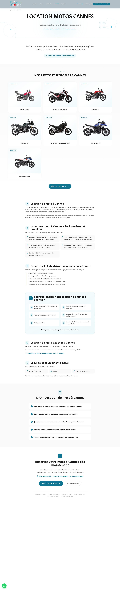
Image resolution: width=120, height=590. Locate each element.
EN (80, 4)
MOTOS (57, 4)
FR (77, 4)
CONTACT (63, 4)
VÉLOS (41, 4)
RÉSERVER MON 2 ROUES (102, 4)
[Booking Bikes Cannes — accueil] (16, 4)
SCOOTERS (49, 4)
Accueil (13, 10)
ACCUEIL (34, 4)
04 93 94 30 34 (88, 4)
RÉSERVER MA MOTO (59, 186)
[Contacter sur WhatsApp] (4, 585)
